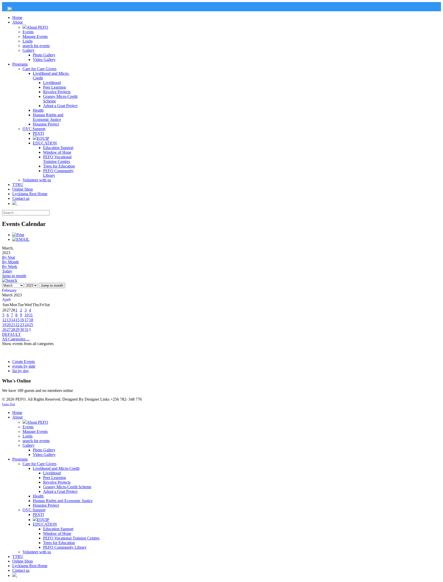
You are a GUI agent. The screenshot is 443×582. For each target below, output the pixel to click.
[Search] (9, 280)
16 (22, 320)
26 (4, 329)
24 (27, 325)
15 (17, 320)
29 (17, 329)
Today (7, 271)
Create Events (23, 361)
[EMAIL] (20, 239)
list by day (20, 371)
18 (31, 320)
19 (4, 325)
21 (13, 325)
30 (22, 329)
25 (31, 325)
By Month (10, 262)
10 (27, 315)
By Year (8, 257)
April (6, 299)
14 (13, 320)
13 (9, 320)
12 (4, 320)
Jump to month (14, 276)
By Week (9, 266)
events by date (23, 366)
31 (27, 329)
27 (9, 329)
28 (13, 329)
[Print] (18, 235)
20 (9, 325)
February (9, 290)
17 (27, 320)
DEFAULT (11, 334)
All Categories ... (15, 339)
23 (22, 325)
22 (17, 325)
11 (31, 315)
